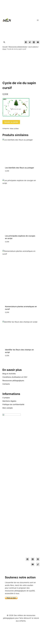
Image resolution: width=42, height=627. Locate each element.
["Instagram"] (34, 42)
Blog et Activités (9, 374)
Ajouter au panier (11, 122)
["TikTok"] (38, 564)
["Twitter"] (30, 42)
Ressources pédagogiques (13, 381)
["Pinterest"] (38, 559)
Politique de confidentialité (13, 404)
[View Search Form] (4, 42)
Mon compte (7, 408)
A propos (6, 398)
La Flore (16, 128)
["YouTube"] (38, 42)
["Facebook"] (26, 42)
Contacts (6, 384)
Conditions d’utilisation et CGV (14, 377)
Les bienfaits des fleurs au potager (19, 168)
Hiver (11, 128)
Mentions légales (9, 401)
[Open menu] (38, 20)
